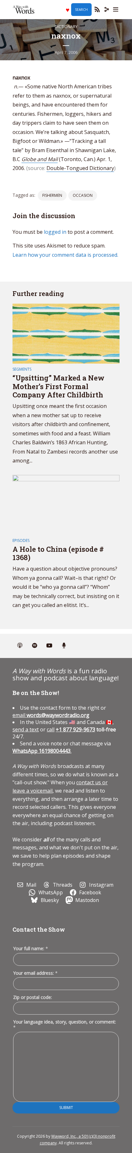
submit (66, 1107)
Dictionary (66, 26)
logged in (55, 231)
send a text (25, 729)
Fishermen (52, 195)
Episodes (20, 540)
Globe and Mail (39, 159)
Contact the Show (38, 929)
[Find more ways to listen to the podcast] (64, 646)
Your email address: (35, 973)
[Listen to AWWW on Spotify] (34, 646)
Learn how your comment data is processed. (65, 254)
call (50, 729)
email (50, 715)
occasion (83, 195)
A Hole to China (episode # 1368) (58, 553)
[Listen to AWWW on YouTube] (49, 646)
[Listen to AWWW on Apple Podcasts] (20, 646)
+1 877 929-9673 (75, 729)
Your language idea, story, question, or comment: (64, 1024)
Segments (21, 369)
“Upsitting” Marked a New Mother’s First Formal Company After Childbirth (58, 386)
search (81, 9)
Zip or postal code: (32, 997)
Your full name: (30, 948)
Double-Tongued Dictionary (80, 168)
